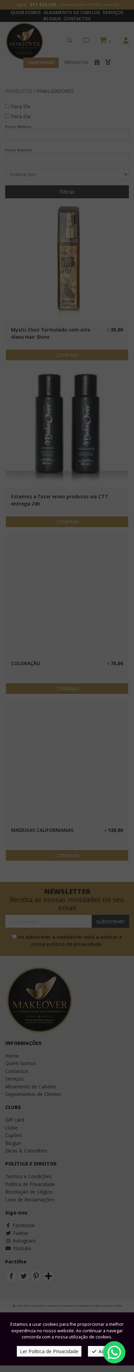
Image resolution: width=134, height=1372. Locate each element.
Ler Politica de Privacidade (49, 1351)
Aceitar (105, 1351)
